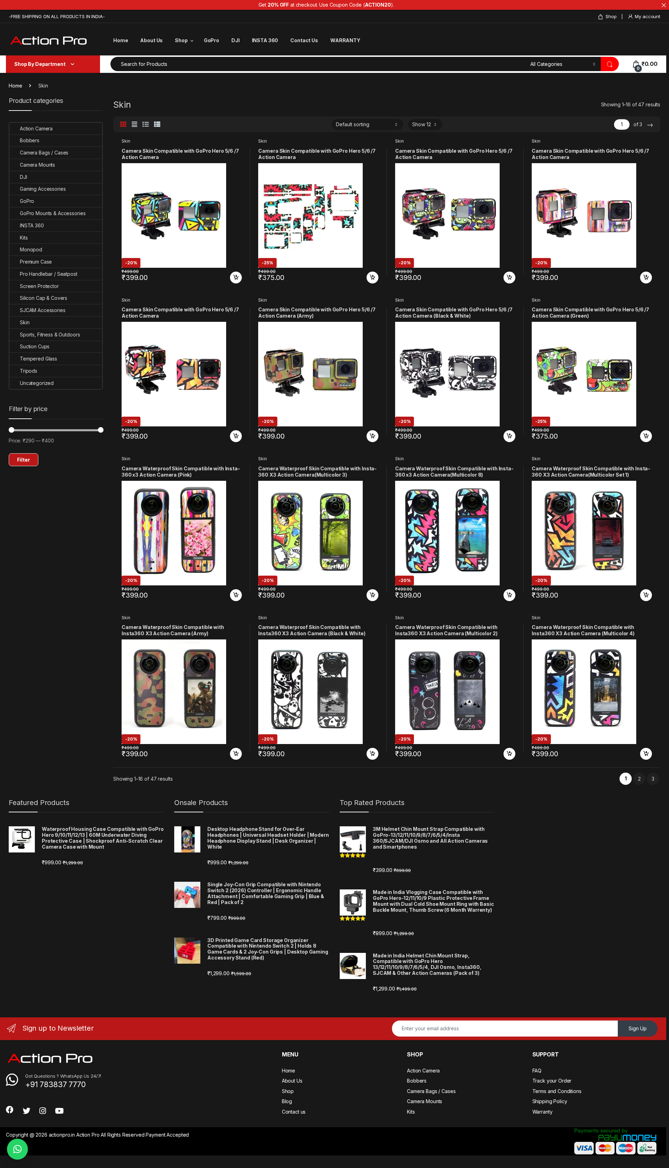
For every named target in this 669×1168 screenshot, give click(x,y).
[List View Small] (157, 124)
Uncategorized (37, 383)
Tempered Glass (38, 359)
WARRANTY (345, 40)
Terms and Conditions (557, 1091)
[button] (17, 1149)
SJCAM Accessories (43, 310)
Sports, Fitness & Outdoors (50, 334)
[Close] (664, 5)
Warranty (542, 1112)
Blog (287, 1101)
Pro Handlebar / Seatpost (48, 274)
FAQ (537, 1071)
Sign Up (638, 1028)
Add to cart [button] (236, 277)
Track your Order (552, 1081)
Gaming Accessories (43, 189)
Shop (611, 16)
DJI (235, 40)
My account (647, 16)
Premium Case (36, 262)
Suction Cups (34, 346)
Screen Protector (39, 286)
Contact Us (304, 40)
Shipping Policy (549, 1101)
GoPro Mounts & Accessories (52, 213)
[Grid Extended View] (134, 124)
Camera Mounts (37, 165)
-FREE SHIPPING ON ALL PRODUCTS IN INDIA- (57, 16)
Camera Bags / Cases (44, 153)
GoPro (211, 40)
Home (120, 40)
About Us (151, 40)
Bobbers (29, 140)
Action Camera (36, 128)
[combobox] (318, 64)
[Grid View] (123, 124)
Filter (23, 460)
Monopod (31, 249)
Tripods (28, 371)
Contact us (294, 1112)
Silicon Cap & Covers (43, 298)
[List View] (146, 124)
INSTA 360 (265, 40)
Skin (126, 141)
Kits (24, 238)
